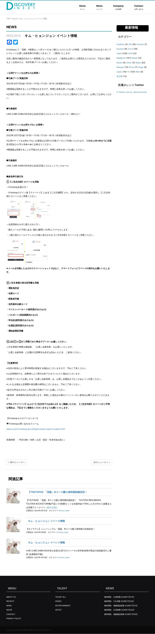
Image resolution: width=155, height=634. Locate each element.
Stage (140, 67)
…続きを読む (51, 507)
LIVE (130, 53)
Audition (120, 44)
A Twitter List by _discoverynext (132, 92)
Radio (138, 62)
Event (14, 18)
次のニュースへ (100, 462)
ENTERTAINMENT (63, 605)
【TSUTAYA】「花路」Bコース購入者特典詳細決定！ (57, 491)
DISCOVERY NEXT (26, 630)
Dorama (120, 49)
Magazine (121, 58)
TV (128, 71)
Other (129, 62)
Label (67, 510)
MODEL (58, 601)
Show (131, 67)
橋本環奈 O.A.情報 (112, 601)
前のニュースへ (17, 462)
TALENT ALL (60, 597)
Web (138, 71)
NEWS (9, 605)
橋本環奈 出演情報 (112, 597)
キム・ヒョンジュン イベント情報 (46, 542)
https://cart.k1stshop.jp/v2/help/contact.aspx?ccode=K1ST (35, 429)
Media (134, 58)
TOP (8, 18)
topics (119, 71)
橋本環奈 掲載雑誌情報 (114, 605)
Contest (140, 44)
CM (130, 44)
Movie (119, 62)
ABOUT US (11, 597)
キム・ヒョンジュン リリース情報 (46, 520)
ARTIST (58, 610)
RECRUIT (10, 601)
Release (120, 67)
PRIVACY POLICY (13, 618)
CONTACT (10, 614)
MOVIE (9, 610)
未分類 (119, 76)
